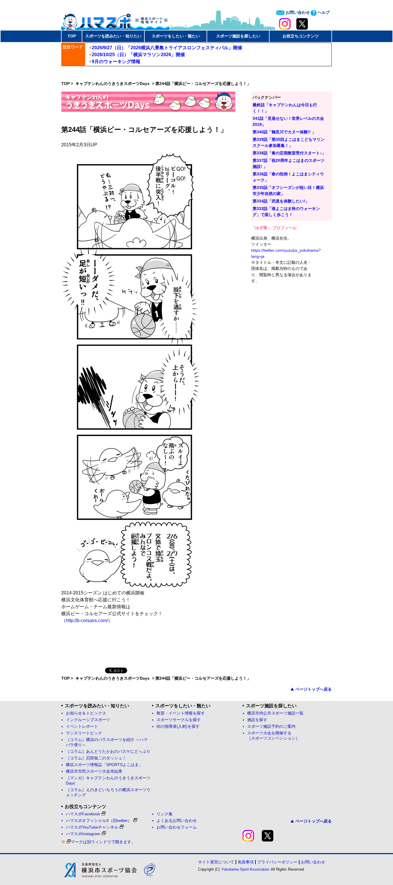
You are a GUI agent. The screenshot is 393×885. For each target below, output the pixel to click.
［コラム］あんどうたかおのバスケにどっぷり (108, 751)
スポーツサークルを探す (179, 720)
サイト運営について (216, 862)
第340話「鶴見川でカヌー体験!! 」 (284, 132)
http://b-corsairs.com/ (87, 620)
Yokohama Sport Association (245, 869)
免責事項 (246, 862)
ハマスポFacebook (83, 814)
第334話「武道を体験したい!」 (281, 201)
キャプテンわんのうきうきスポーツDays (113, 83)
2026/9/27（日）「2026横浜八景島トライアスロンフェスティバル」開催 (167, 47)
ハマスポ (115, 20)
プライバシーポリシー (277, 862)
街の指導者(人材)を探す (178, 726)
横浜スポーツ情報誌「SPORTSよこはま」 (104, 765)
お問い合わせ (297, 12)
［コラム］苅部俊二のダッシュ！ (96, 758)
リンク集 (165, 814)
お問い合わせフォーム (177, 827)
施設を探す (257, 720)
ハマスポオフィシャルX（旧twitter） (99, 820)
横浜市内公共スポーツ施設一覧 (275, 713)
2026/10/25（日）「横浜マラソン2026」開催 (138, 54)
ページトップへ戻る (313, 689)
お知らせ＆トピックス (86, 713)
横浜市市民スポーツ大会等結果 (94, 771)
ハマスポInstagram (83, 834)
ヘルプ (323, 12)
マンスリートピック (84, 733)
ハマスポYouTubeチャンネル (92, 827)
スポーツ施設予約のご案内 (271, 726)
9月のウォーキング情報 (116, 61)
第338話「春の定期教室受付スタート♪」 (289, 153)
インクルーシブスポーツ (88, 720)
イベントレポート (82, 726)
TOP (72, 36)
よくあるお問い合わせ (177, 820)
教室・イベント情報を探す (181, 713)
